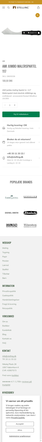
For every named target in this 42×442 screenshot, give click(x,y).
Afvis (20, 430)
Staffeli (5, 269)
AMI (3, 61)
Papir (4, 256)
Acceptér (20, 424)
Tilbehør (5, 274)
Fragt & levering (9, 304)
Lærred (5, 265)
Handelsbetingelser (10, 300)
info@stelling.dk (9, 356)
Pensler (5, 261)
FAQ (4, 343)
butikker (15, 375)
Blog (4, 334)
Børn (4, 278)
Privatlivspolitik (9, 291)
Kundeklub (6, 330)
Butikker (5, 326)
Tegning (5, 252)
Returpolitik (7, 308)
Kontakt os (7, 338)
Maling (5, 248)
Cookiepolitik (7, 295)
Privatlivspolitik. (18, 417)
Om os (5, 321)
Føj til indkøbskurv (21, 114)
